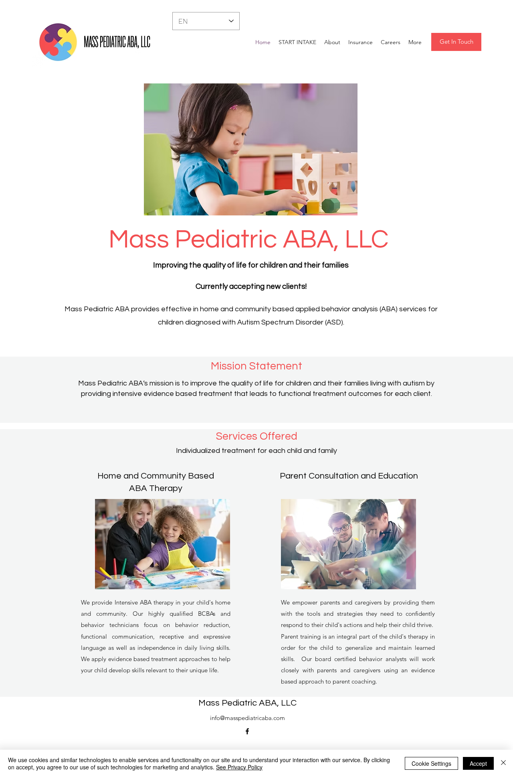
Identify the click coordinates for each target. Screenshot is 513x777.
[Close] (503, 763)
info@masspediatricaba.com (247, 718)
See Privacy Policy (239, 767)
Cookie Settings (431, 763)
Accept (478, 763)
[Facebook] (247, 731)
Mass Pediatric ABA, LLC (247, 703)
